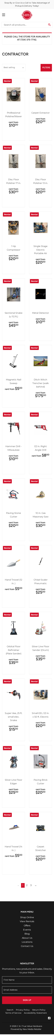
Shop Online (27, 917)
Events (27, 929)
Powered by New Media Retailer (26, 1029)
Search (10, 1010)
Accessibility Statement (35, 1013)
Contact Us (27, 946)
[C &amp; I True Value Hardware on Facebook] (49, 1018)
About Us (27, 938)
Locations (27, 942)
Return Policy (38, 1010)
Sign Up (27, 1000)
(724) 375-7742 (28, 39)
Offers (27, 925)
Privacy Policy (23, 1010)
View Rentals (27, 921)
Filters (46, 67)
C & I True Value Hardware (29, 1026)
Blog (27, 933)
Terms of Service (13, 1013)
